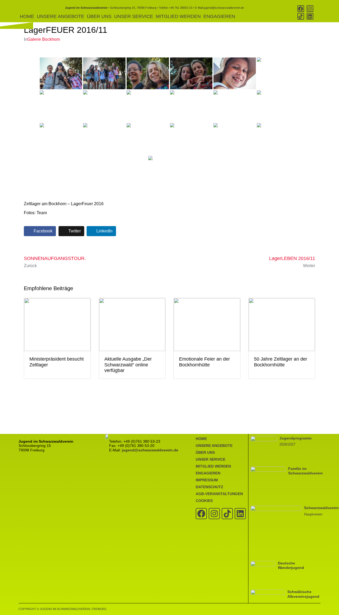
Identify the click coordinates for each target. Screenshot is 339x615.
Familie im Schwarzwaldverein (305, 470)
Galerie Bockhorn (43, 39)
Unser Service (133, 16)
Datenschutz (209, 487)
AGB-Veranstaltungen (219, 494)
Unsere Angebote (60, 16)
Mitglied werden (178, 16)
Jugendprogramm (295, 438)
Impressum (207, 480)
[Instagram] (310, 8)
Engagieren (219, 16)
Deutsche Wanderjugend (291, 565)
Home (27, 16)
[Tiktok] (300, 16)
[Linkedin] (310, 16)
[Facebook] (300, 8)
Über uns (99, 16)
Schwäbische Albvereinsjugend (303, 594)
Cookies (204, 501)
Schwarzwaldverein (321, 508)
